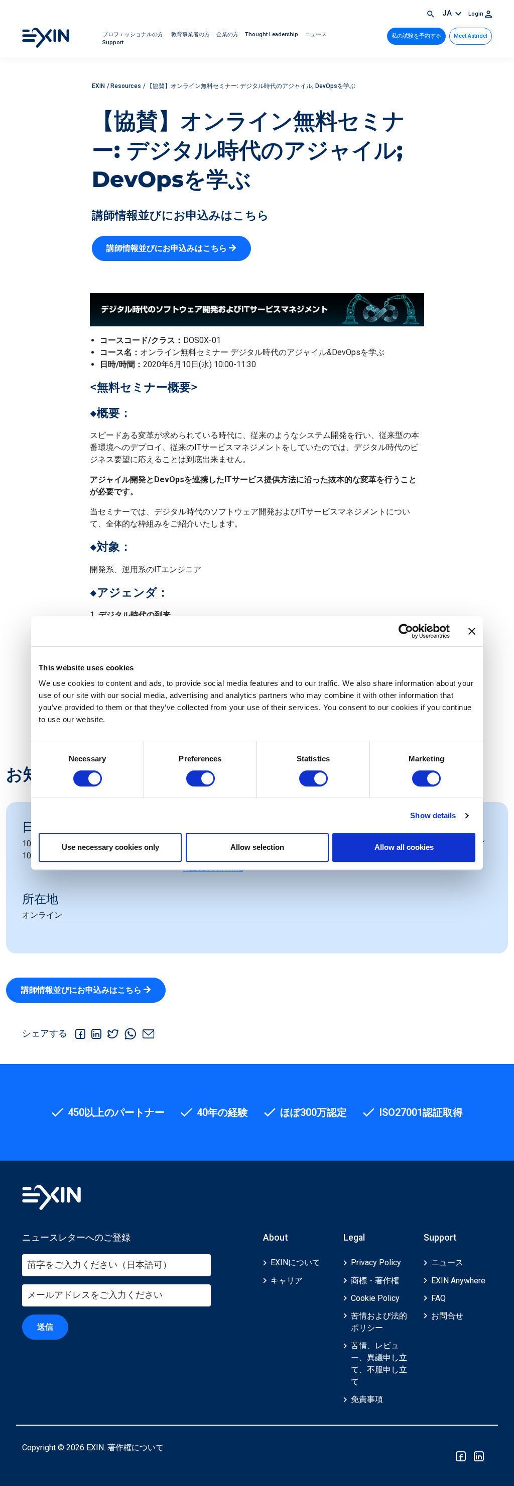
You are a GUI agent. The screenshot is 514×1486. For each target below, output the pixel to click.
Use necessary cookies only (110, 847)
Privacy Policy (376, 1262)
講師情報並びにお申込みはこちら (167, 248)
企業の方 (228, 34)
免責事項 (367, 1399)
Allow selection (257, 847)
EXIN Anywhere (458, 1280)
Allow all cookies (404, 847)
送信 (45, 1327)
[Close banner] (471, 631)
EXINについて (295, 1262)
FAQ (438, 1298)
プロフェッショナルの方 (133, 34)
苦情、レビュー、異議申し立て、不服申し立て (379, 1363)
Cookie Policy (375, 1298)
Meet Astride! (470, 36)
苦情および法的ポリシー (379, 1322)
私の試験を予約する (416, 36)
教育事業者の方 (190, 34)
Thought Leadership (272, 34)
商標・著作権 (375, 1280)
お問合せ (447, 1316)
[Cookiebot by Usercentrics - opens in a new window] (406, 631)
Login (476, 14)
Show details (433, 815)
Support (112, 42)
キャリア (287, 1280)
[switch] (200, 778)
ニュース (316, 34)
